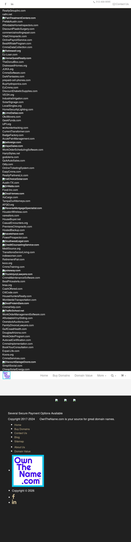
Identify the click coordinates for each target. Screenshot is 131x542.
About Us (19, 447)
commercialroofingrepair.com (18, 32)
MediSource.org (11, 248)
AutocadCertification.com (16, 340)
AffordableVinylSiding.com (17, 318)
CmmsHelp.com (11, 307)
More (101, 375)
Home (44, 375)
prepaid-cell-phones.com (16, 80)
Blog (17, 437)
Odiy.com (7, 164)
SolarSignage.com (12, 102)
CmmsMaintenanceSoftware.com (21, 277)
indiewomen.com (12, 255)
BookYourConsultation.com (17, 347)
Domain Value (83, 375)
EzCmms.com (10, 87)
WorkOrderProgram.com (16, 336)
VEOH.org (8, 94)
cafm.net (7, 14)
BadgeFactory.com (12, 135)
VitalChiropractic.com (14, 36)
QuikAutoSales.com (13, 160)
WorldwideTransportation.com (19, 300)
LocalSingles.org (12, 106)
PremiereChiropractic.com (17, 226)
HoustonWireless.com (14, 212)
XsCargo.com (10, 197)
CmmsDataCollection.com (17, 47)
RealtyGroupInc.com (14, 10)
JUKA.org (7, 69)
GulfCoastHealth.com (14, 329)
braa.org (7, 285)
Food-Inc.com (10, 190)
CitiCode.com (10, 292)
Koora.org (8, 354)
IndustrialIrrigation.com (15, 98)
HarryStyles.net (11, 153)
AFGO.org (8, 204)
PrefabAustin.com (12, 21)
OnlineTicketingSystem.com (18, 168)
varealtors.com (10, 215)
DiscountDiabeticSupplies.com (19, 91)
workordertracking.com (15, 127)
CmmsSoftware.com (13, 72)
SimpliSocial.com (12, 365)
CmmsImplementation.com (17, 343)
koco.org (7, 263)
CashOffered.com (12, 288)
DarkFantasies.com (13, 76)
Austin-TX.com (10, 182)
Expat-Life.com (10, 351)
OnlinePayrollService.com (17, 40)
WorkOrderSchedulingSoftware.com (22, 149)
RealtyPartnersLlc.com (15, 175)
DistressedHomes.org (14, 65)
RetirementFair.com (13, 259)
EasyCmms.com (11, 171)
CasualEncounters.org (15, 223)
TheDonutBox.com (13, 62)
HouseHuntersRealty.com (16, 296)
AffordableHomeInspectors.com (20, 25)
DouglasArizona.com (14, 332)
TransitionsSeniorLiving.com (18, 252)
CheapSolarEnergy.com (16, 369)
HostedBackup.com (13, 230)
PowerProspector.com (14, 237)
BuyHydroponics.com (14, 84)
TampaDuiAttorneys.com (16, 201)
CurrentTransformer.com (16, 131)
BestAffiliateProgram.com (16, 43)
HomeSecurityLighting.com (17, 109)
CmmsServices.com (13, 358)
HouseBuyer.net (11, 219)
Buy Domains (61, 375)
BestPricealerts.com (13, 281)
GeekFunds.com (11, 120)
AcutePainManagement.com (18, 138)
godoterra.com (10, 157)
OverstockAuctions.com (15, 321)
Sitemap (19, 441)
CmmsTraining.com (13, 267)
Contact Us (122, 4)
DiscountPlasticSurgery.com (18, 29)
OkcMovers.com (11, 116)
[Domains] (7, 375)
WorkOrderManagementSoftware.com (23, 314)
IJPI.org (6, 124)
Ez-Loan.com (9, 54)
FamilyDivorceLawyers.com (18, 325)
